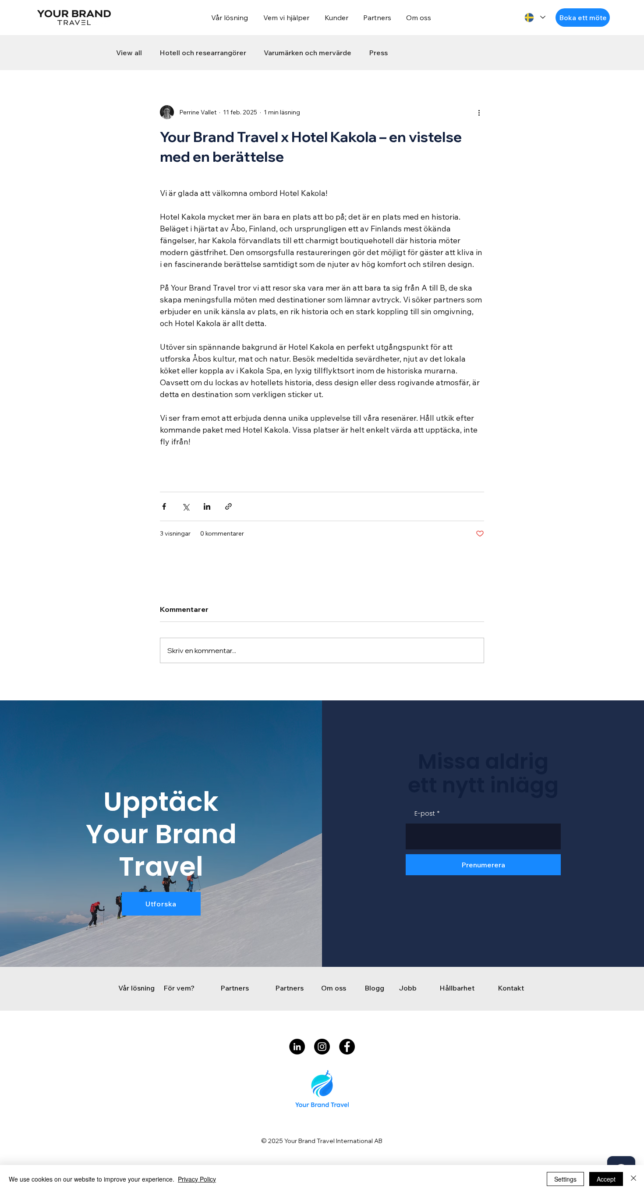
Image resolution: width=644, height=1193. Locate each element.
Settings (565, 1179)
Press (378, 52)
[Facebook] (347, 1047)
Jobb (408, 988)
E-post (424, 813)
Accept (606, 1179)
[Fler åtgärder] (479, 112)
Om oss (333, 988)
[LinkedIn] (297, 1047)
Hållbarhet (456, 988)
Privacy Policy (197, 1179)
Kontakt (511, 988)
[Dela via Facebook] (164, 506)
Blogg (374, 988)
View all (129, 52)
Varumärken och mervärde (307, 52)
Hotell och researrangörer (202, 52)
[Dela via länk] (228, 506)
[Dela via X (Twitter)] (185, 506)
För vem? (179, 988)
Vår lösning (136, 988)
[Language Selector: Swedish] (534, 17)
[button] (583, 17)
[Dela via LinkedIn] (207, 506)
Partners (234, 988)
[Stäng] (633, 1179)
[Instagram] (322, 1047)
